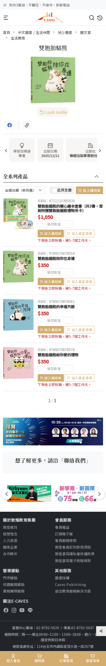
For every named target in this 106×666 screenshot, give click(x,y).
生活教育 (18, 38)
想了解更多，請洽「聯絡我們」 (53, 460)
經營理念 (10, 533)
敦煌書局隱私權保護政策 (74, 553)
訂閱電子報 (64, 533)
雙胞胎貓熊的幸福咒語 (56, 306)
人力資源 (10, 540)
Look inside (56, 112)
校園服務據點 (13, 584)
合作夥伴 (10, 553)
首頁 (6, 32)
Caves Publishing (70, 584)
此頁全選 (64, 190)
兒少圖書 (65, 32)
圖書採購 (62, 577)
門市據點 (10, 577)
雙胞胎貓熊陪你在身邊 (56, 258)
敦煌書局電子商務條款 (73, 560)
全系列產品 (15, 176)
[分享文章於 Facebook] (10, 125)
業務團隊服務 (13, 591)
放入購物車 (92, 190)
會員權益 (62, 527)
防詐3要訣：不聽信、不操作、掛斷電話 (39, 4)
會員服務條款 (65, 540)
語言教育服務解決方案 (73, 591)
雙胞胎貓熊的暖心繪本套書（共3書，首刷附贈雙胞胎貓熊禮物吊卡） (70, 208)
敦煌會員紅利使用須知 (73, 547)
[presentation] (6, 151)
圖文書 (85, 32)
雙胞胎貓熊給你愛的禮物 (58, 354)
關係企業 (10, 547)
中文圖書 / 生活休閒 (34, 32)
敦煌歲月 (10, 527)
